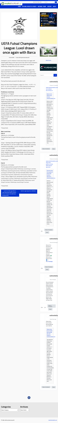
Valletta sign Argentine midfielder (28, 191)
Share (53, 149)
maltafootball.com (37, 2)
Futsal (10, 57)
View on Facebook (46, 148)
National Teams (42, 6)
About (54, 6)
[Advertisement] (48, 37)
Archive (49, 6)
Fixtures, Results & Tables (29, 6)
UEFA (13, 57)
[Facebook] (29, 397)
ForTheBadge (50, 261)
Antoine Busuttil (25, 57)
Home (19, 6)
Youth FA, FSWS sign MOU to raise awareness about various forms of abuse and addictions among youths (9, 193)
